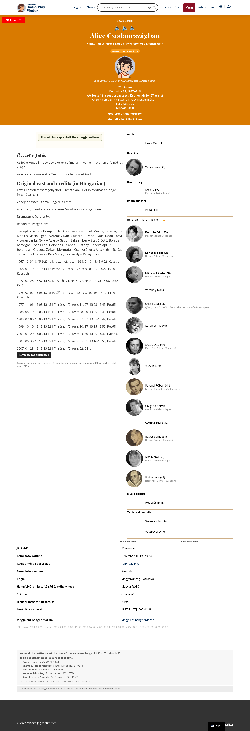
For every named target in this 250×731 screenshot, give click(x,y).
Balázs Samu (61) (156, 436)
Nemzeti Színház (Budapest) (159, 256)
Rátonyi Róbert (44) (157, 385)
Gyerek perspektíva (104, 99)
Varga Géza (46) (155, 167)
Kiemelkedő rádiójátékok (125, 119)
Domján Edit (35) (156, 232)
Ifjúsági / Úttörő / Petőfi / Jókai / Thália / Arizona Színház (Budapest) (177, 307)
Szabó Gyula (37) (155, 304)
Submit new (205, 7)
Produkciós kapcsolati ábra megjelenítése (70, 137)
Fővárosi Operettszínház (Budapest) (162, 389)
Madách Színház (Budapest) (158, 236)
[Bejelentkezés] (220, 6)
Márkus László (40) (158, 273)
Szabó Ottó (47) (155, 345)
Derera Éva (152, 189)
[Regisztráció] (229, 6)
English (77, 7)
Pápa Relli (151, 210)
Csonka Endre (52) (156, 422)
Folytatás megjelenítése (34, 354)
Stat (178, 7)
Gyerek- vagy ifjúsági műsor (138, 99)
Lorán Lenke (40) (156, 325)
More (189, 7)
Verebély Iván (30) (156, 290)
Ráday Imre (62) (155, 477)
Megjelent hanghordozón (125, 113)
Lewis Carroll (153, 143)
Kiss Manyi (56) (154, 457)
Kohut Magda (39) (157, 253)
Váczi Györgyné (155, 531)
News (91, 7)
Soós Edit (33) (153, 366)
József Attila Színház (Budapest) (160, 348)
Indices (166, 7)
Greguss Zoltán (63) (157, 406)
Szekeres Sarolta (156, 521)
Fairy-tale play (125, 104)
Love (15, 20)
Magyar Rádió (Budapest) (157, 193)
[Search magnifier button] (154, 7)
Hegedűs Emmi (154, 502)
